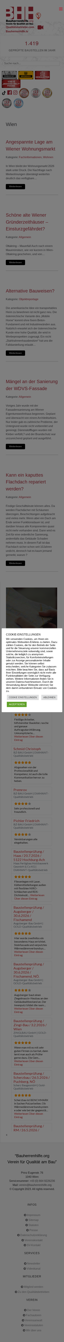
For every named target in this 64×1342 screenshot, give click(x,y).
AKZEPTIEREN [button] (17, 704)
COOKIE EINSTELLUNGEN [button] (23, 697)
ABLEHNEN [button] (49, 697)
